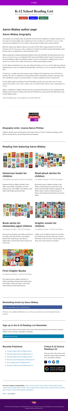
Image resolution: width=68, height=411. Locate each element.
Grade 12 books (11, 390)
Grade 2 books (39, 385)
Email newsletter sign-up (10, 336)
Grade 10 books (54, 388)
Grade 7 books (26, 388)
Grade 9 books (45, 388)
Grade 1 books (29, 385)
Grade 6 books (16, 388)
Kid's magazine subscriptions (25, 390)
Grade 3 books (48, 385)
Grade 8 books (35, 388)
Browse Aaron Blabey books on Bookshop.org (16, 307)
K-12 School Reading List (34, 11)
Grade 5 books (7, 388)
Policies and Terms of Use (37, 408)
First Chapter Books (14, 271)
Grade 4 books (57, 385)
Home (4, 393)
